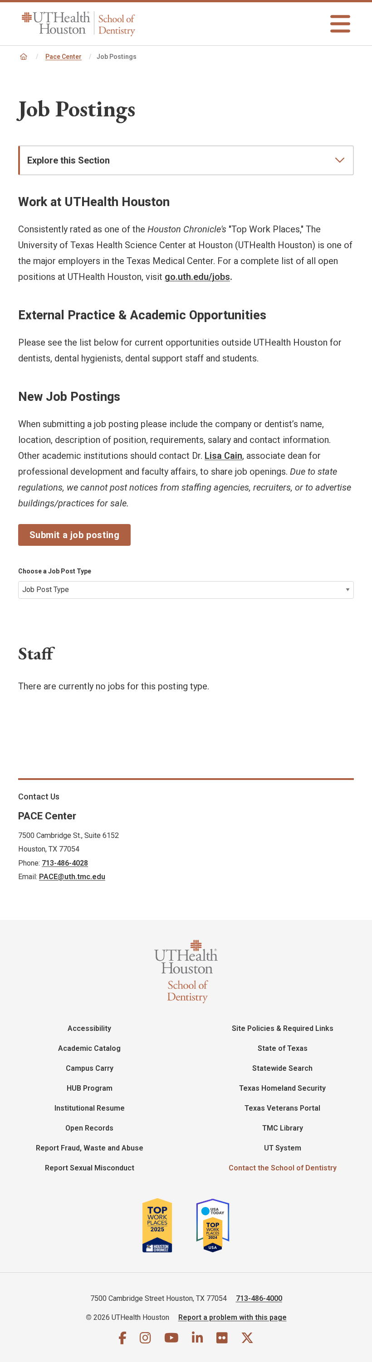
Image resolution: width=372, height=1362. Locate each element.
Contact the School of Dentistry (283, 1168)
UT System (282, 1148)
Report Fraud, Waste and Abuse (89, 1148)
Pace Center (63, 56)
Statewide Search (282, 1068)
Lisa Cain (223, 455)
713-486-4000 (259, 1298)
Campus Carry (89, 1068)
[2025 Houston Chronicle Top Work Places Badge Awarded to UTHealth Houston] (168, 1225)
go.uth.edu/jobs (197, 276)
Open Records (89, 1128)
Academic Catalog (89, 1048)
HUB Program (90, 1088)
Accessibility (89, 1028)
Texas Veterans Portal (282, 1108)
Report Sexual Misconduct (89, 1168)
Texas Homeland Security (282, 1088)
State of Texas (283, 1048)
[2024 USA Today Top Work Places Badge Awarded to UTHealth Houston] (216, 1225)
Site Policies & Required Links (282, 1028)
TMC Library (282, 1128)
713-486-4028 (65, 863)
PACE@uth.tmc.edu (72, 876)
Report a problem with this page (232, 1317)
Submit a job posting (74, 534)
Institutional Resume (89, 1108)
